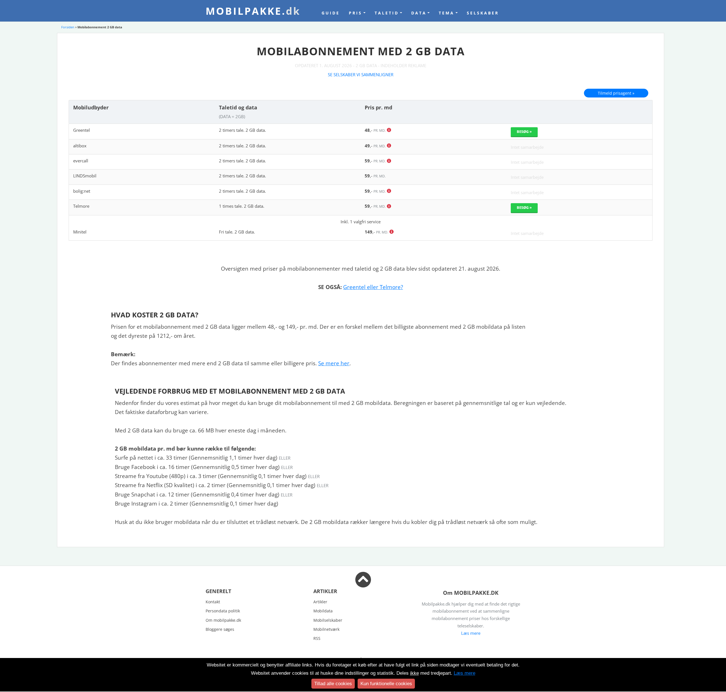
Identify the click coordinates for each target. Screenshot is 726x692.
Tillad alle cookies (333, 683)
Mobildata (323, 611)
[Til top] (363, 583)
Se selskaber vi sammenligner (360, 74)
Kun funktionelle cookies (386, 683)
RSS (316, 638)
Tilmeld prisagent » (616, 93)
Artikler (320, 601)
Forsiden (67, 27)
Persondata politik (223, 611)
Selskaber (483, 13)
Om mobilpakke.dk (223, 620)
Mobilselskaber (327, 620)
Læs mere (470, 633)
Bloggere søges (220, 629)
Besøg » (524, 131)
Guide (331, 13)
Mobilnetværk (326, 629)
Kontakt (213, 601)
